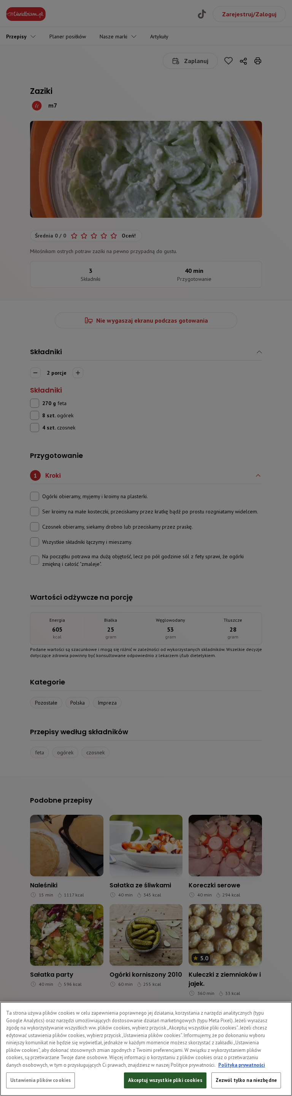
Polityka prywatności (241, 1065)
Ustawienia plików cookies (40, 1080)
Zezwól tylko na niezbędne (246, 1080)
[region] (146, 1049)
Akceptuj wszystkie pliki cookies (165, 1080)
